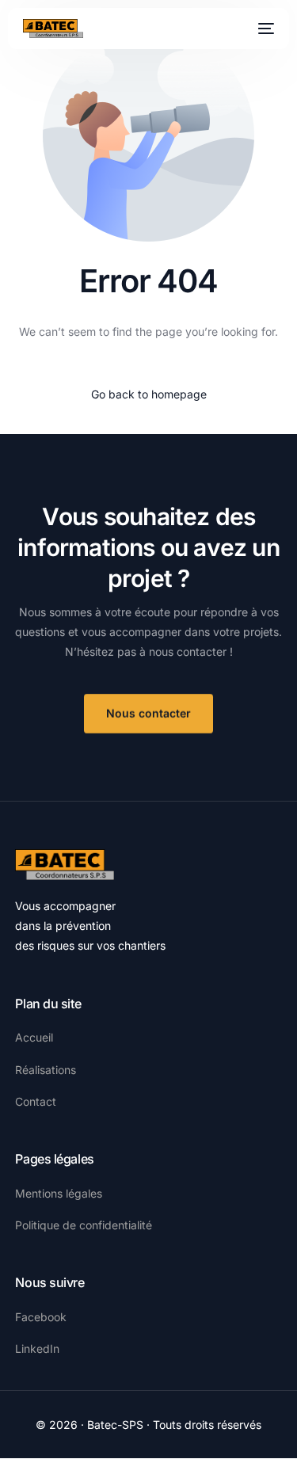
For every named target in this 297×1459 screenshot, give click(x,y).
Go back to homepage (149, 394)
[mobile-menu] (264, 28)
